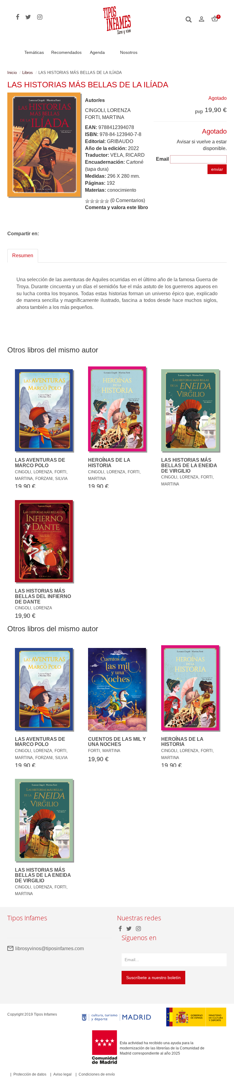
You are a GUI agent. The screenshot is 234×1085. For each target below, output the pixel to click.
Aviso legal (62, 1074)
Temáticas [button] (34, 52)
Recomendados (66, 52)
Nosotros (128, 52)
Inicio (12, 72)
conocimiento (121, 190)
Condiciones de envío (97, 1074)
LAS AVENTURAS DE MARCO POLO (40, 462)
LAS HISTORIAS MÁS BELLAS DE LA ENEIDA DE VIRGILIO (189, 465)
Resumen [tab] (22, 255)
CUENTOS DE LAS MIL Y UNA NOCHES (117, 742)
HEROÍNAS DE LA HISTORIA (109, 462)
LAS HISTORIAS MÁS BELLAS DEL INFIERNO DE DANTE (43, 596)
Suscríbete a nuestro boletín (153, 977)
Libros (27, 72)
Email (162, 159)
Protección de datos (29, 1074)
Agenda (97, 52)
